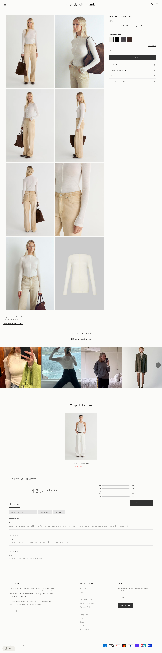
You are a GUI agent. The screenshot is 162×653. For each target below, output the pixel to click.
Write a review (141, 503)
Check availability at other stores (13, 323)
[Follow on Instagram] (16, 611)
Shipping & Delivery (86, 600)
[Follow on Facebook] (11, 611)
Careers (82, 622)
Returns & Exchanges (87, 603)
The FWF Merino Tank (81, 463)
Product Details (116, 65)
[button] (116, 485)
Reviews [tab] (14, 503)
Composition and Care (118, 70)
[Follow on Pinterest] (22, 611)
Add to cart (132, 57)
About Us (83, 588)
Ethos (81, 592)
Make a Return (85, 611)
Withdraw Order (85, 607)
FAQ (81, 618)
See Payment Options (139, 26)
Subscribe (125, 605)
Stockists (83, 626)
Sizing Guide (84, 614)
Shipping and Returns (118, 81)
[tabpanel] (81, 536)
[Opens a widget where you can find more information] (8, 649)
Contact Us (83, 596)
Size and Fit (114, 76)
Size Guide (152, 45)
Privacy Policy (84, 629)
